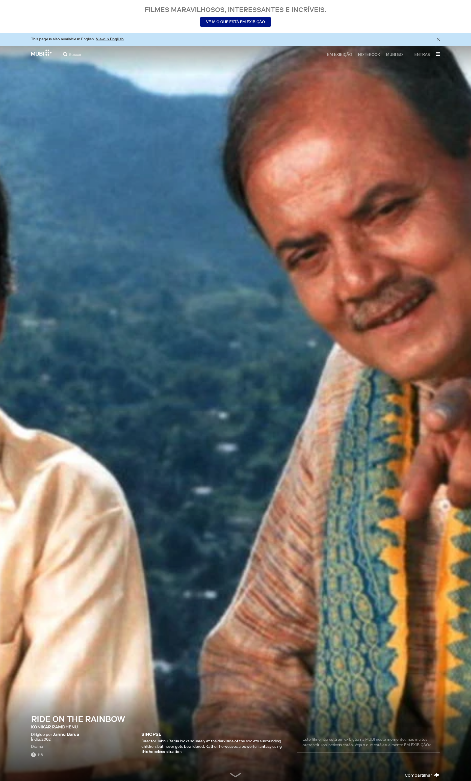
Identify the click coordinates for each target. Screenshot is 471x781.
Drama (37, 746)
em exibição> (417, 744)
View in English (110, 39)
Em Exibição (339, 54)
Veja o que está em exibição (235, 21)
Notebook (369, 54)
